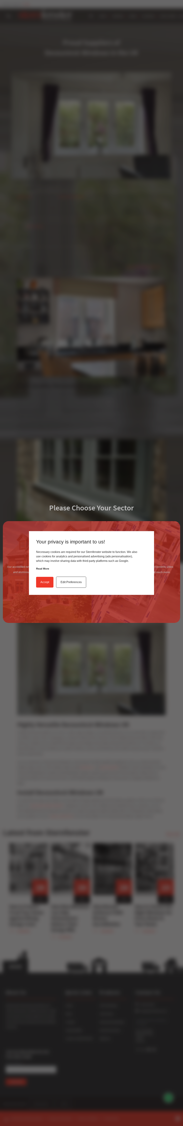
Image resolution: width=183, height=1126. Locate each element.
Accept (44, 582)
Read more (42, 568)
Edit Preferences (71, 582)
